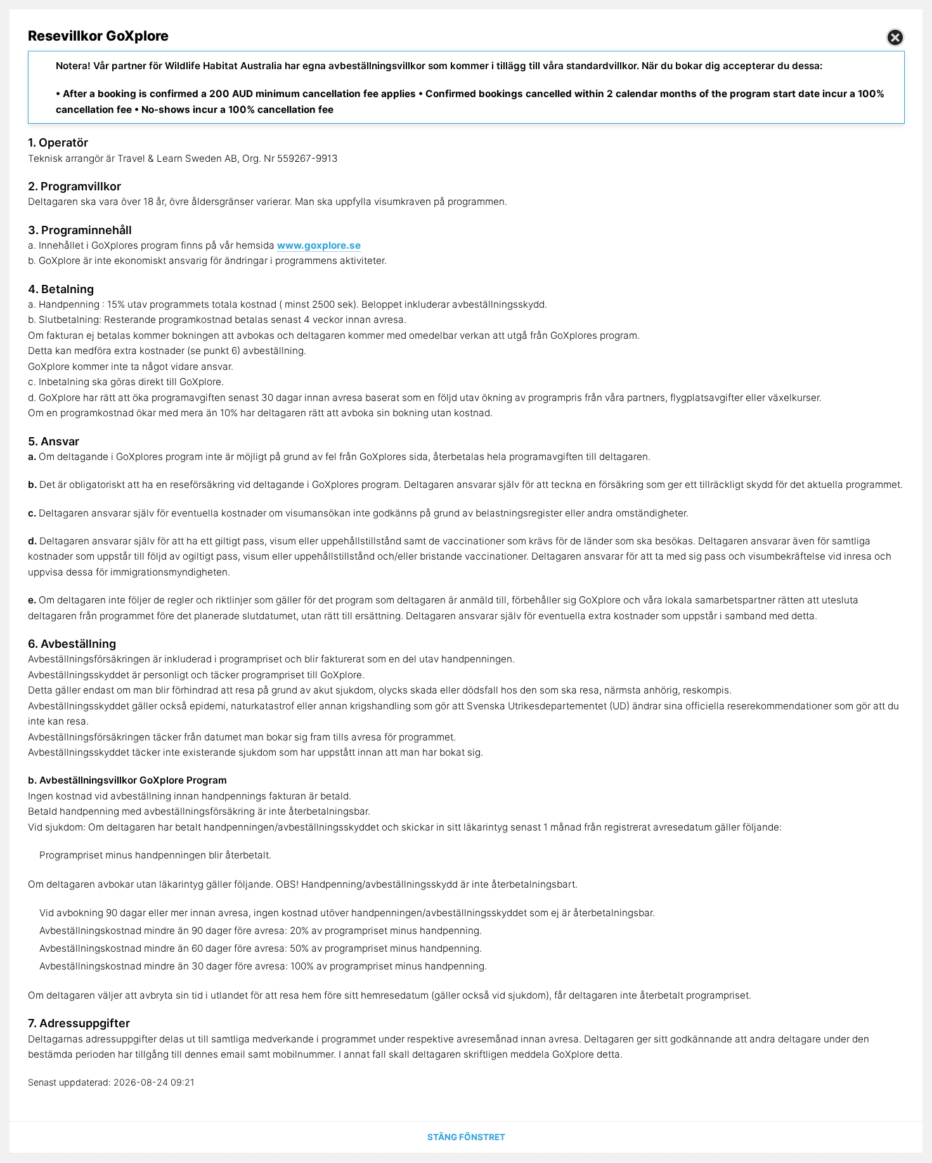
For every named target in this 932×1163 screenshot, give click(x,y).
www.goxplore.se (319, 245)
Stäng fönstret (466, 1137)
